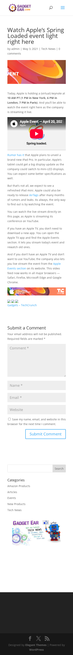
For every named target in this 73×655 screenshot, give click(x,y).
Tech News (48, 49)
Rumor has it (15, 155)
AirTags (34, 195)
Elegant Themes (36, 645)
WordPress (36, 649)
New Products (16, 504)
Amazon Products (18, 486)
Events (11, 498)
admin (15, 49)
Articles (12, 492)
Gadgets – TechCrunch (22, 305)
